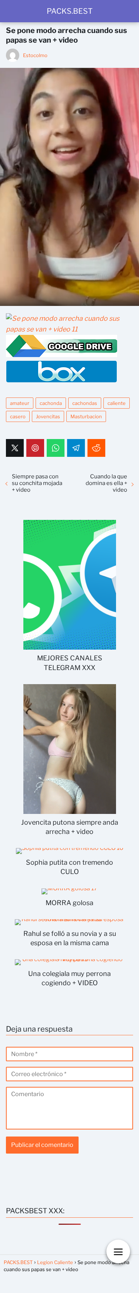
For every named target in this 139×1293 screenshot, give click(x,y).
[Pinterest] (35, 448)
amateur (19, 403)
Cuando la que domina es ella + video (106, 483)
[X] (15, 448)
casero (18, 416)
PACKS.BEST (70, 11)
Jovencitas (48, 416)
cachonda (51, 403)
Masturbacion (86, 416)
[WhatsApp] (55, 448)
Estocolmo (35, 55)
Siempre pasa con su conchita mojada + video (37, 483)
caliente (116, 403)
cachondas (84, 403)
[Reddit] (96, 448)
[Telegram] (76, 448)
